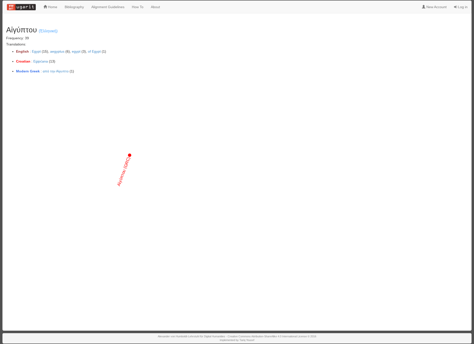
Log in (462, 7)
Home (52, 7)
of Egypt (94, 51)
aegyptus (57, 51)
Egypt (36, 51)
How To (137, 7)
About (155, 7)
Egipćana (40, 61)
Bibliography (74, 7)
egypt (76, 51)
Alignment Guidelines (107, 7)
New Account (436, 7)
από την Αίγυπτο (56, 71)
